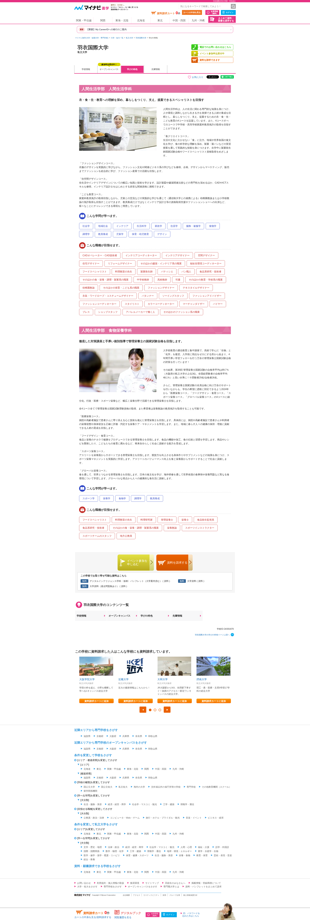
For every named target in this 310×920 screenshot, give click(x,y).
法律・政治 (113, 847)
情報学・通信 (187, 804)
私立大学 (129, 38)
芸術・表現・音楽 (223, 855)
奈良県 (138, 736)
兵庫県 (125, 736)
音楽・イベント (194, 817)
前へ (143, 710)
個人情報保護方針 (190, 895)
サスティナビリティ (151, 895)
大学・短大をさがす (87, 886)
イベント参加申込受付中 (212, 53)
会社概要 (126, 895)
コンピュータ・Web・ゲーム (125, 817)
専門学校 (191, 787)
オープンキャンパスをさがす (142, 886)
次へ (167, 710)
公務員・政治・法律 (94, 817)
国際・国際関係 (91, 851)
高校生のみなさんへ (175, 883)
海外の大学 (139, 787)
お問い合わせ (84, 883)
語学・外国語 (222, 847)
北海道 (141, 20)
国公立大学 (89, 787)
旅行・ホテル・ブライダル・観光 (163, 817)
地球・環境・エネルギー (179, 851)
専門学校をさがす (113, 886)
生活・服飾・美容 (93, 804)
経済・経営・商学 (117, 804)
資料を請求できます (210, 60)
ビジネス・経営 (216, 817)
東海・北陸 (121, 20)
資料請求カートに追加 (96, 701)
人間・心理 (186, 847)
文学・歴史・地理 (93, 847)
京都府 (100, 736)
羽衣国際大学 (141, 38)
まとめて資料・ (226, 19)
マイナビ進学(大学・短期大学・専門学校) (91, 38)
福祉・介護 (203, 847)
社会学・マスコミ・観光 (144, 804)
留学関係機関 (90, 791)
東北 (160, 20)
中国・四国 (179, 20)
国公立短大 (106, 787)
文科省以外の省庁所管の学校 (166, 787)
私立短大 (123, 787)
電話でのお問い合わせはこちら (215, 47)
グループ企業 (174, 895)
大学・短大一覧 (117, 38)
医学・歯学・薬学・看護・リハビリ (102, 855)
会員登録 (214, 12)
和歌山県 (152, 736)
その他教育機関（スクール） (216, 787)
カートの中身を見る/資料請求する (92, 917)
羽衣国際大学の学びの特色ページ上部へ (212, 635)
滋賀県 (87, 736)
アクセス (136, 895)
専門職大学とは (171, 886)
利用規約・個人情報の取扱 (110, 883)
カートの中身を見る (192, 12)
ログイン (229, 12)
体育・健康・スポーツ (137, 855)
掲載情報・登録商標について (206, 883)
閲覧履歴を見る (122, 917)
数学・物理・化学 (115, 851)
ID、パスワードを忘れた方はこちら (191, 914)
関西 (102, 20)
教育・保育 (202, 855)
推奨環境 (134, 883)
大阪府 (112, 736)
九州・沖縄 (198, 20)
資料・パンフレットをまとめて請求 (203, 886)
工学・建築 (168, 804)
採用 (164, 895)
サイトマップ (152, 883)
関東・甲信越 (84, 20)
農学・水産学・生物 (208, 851)
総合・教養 (89, 859)
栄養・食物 (184, 855)
